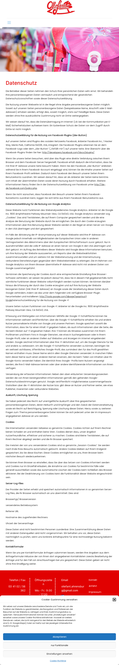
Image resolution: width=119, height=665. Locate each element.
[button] (114, 599)
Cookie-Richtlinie (58, 660)
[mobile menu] (9, 22)
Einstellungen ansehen (59, 653)
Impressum (95, 592)
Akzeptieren (59, 636)
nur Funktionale (59, 645)
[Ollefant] (60, 9)
